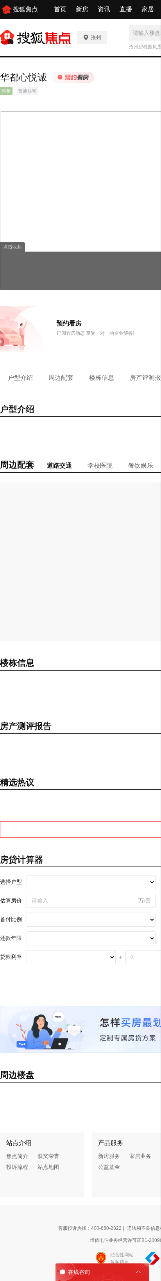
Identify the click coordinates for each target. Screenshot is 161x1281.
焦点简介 (17, 1156)
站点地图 (48, 1167)
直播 (126, 9)
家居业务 (140, 1156)
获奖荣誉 (48, 1156)
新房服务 (109, 1156)
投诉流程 (17, 1167)
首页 (60, 9)
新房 (82, 9)
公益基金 (109, 1167)
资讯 (104, 9)
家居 (147, 9)
